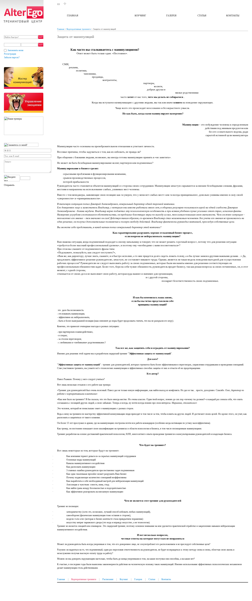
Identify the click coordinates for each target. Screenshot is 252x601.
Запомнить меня (15, 50)
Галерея (171, 15)
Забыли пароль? (11, 57)
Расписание (107, 579)
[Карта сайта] (65, 4)
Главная (72, 15)
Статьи (201, 15)
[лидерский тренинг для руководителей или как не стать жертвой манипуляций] (22, 22)
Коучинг (140, 15)
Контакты (232, 15)
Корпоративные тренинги (106, 15)
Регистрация (10, 53)
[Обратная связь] (58, 4)
